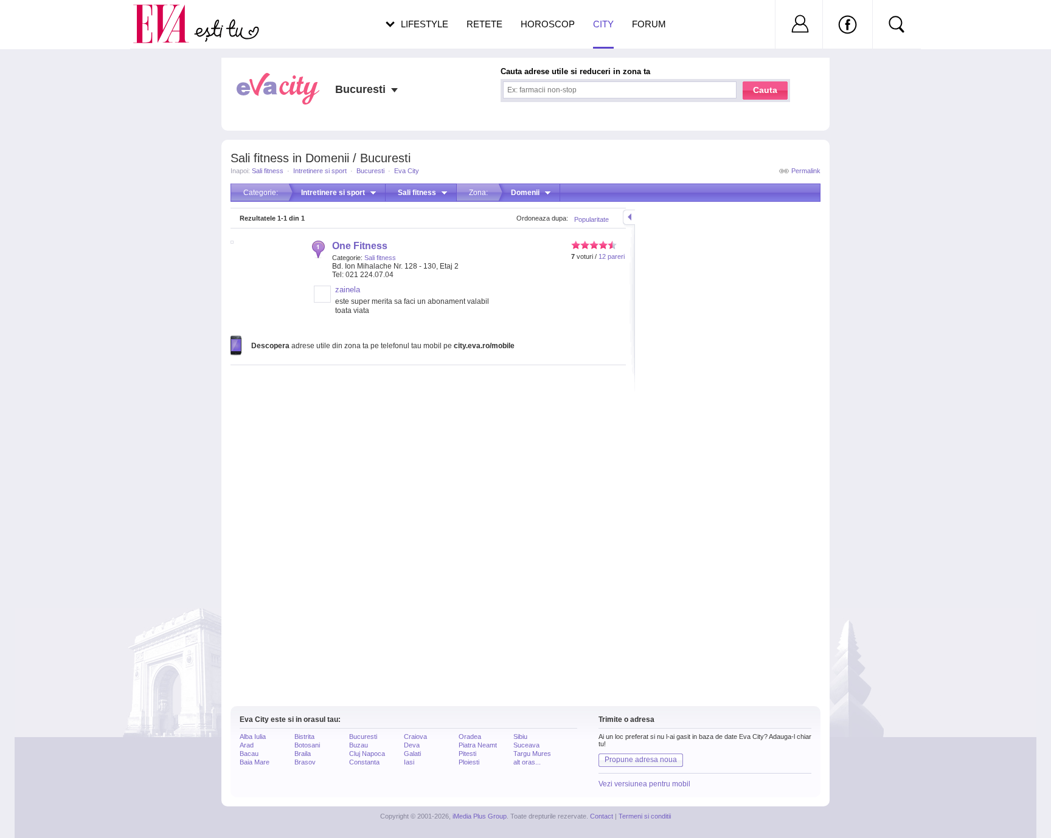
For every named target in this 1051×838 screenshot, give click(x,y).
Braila (302, 753)
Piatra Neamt (478, 745)
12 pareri (611, 256)
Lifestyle (424, 24)
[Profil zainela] (322, 300)
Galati (412, 753)
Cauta (765, 90)
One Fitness (359, 246)
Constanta (364, 762)
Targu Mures (532, 753)
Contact (601, 816)
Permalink (805, 170)
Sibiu (520, 736)
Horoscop (548, 24)
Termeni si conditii (645, 816)
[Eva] (168, 14)
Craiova (415, 736)
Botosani (307, 745)
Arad (247, 745)
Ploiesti (469, 762)
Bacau (249, 753)
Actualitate (43, 22)
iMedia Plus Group (480, 816)
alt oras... (527, 762)
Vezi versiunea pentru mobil (644, 784)
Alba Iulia (253, 736)
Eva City (406, 170)
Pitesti (467, 753)
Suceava (526, 745)
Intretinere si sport (320, 170)
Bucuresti (370, 170)
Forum (649, 24)
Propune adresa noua (641, 759)
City (603, 24)
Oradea (470, 736)
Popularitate (591, 219)
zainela (347, 289)
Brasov (305, 762)
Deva (412, 745)
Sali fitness (267, 170)
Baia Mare (254, 762)
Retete (484, 24)
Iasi (409, 762)
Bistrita (304, 736)
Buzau (358, 745)
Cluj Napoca (367, 753)
